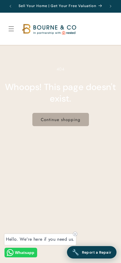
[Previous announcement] (10, 6)
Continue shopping (60, 120)
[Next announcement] (110, 6)
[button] (11, 29)
